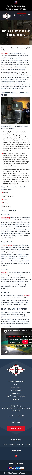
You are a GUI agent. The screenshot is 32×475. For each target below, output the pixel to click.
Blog (23, 6)
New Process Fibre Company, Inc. (18, 473)
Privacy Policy (20, 444)
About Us (10, 6)
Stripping (4, 273)
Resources (17, 6)
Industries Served (16, 393)
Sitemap (28, 444)
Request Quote (16, 428)
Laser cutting (5, 218)
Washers (16, 384)
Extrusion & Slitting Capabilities (16, 381)
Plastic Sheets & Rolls (16, 390)
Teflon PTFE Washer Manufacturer (16, 396)
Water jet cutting (6, 245)
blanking (27, 296)
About (5, 444)
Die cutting (4, 53)
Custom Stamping (16, 387)
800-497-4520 (21, 9)
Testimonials (12, 444)
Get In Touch (21, 15)
